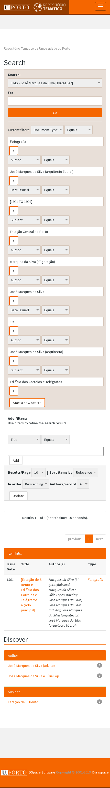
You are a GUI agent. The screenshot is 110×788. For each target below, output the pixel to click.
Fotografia (95, 579)
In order (14, 484)
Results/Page (19, 472)
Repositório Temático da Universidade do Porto (37, 48)
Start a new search (27, 402)
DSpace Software (42, 772)
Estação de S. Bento (23, 702)
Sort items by (60, 472)
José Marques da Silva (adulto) (31, 665)
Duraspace (100, 772)
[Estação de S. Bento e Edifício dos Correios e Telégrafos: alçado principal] (31, 594)
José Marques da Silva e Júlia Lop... (34, 676)
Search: (14, 74)
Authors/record (63, 484)
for (10, 92)
